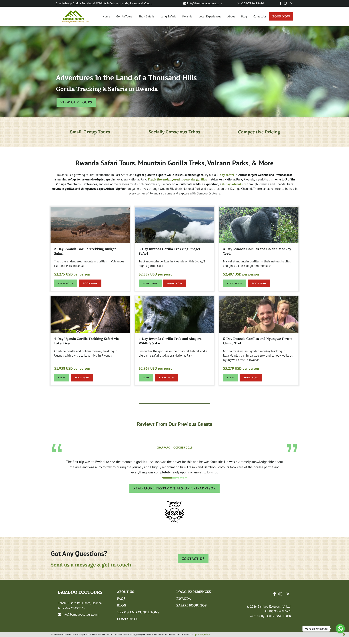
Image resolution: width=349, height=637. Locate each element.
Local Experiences (210, 16)
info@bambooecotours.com (204, 3)
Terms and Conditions (138, 612)
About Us (125, 592)
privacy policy (202, 634)
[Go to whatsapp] (340, 628)
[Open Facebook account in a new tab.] (280, 3)
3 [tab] (181, 478)
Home (106, 16)
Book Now (281, 16)
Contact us (127, 619)
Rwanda (187, 16)
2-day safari (225, 175)
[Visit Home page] (75, 16)
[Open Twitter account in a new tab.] (291, 3)
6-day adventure (234, 184)
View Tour (65, 283)
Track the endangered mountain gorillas (177, 179)
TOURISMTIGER (278, 616)
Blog (244, 16)
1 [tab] (163, 478)
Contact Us (259, 16)
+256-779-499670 (252, 3)
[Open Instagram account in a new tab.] (285, 3)
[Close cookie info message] (344, 634)
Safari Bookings (191, 605)
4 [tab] (183, 478)
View (61, 377)
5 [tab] (186, 478)
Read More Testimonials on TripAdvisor (176, 488)
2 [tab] (172, 478)
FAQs (121, 598)
